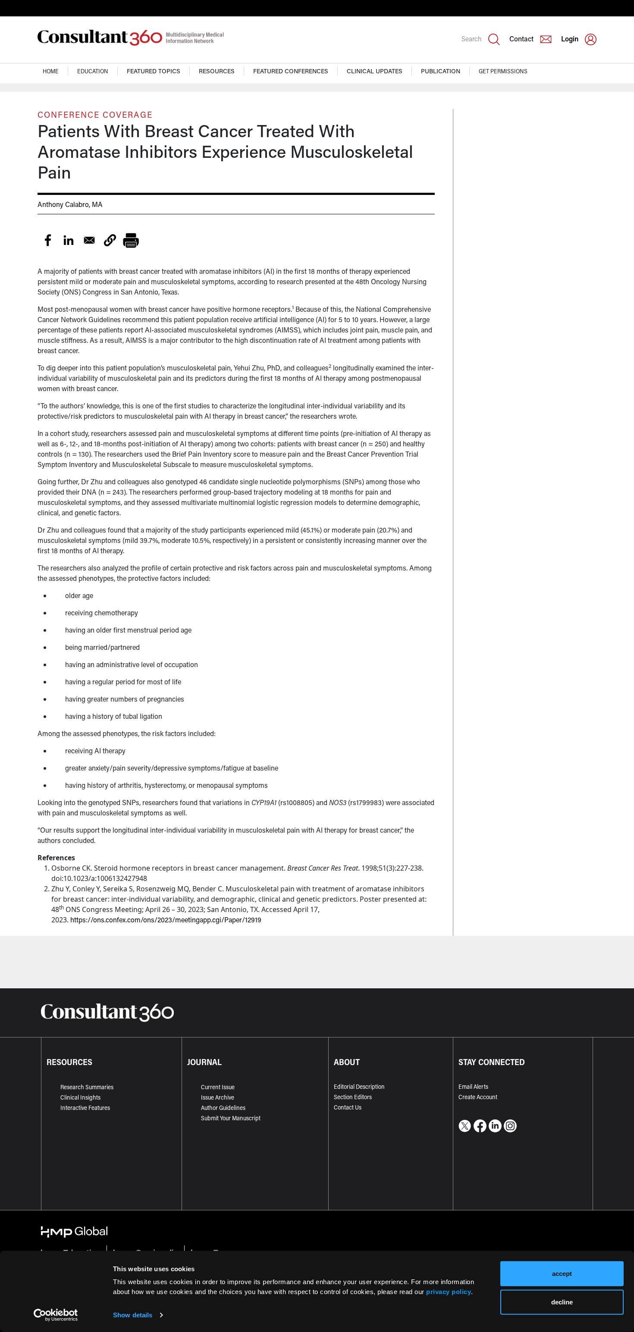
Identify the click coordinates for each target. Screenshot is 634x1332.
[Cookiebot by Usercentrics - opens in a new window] (56, 1315)
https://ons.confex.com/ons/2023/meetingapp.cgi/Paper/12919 (165, 919)
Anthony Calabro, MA (70, 204)
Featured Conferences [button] (290, 71)
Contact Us (347, 1107)
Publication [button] (440, 71)
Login (569, 38)
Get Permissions (503, 71)
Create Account (477, 1097)
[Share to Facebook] (47, 240)
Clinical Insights (80, 1097)
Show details (132, 1315)
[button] (110, 240)
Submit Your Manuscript (231, 1118)
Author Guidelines (223, 1107)
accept (562, 1273)
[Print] (130, 240)
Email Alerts (473, 1086)
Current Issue (218, 1087)
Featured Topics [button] (153, 71)
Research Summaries (86, 1087)
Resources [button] (217, 71)
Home (51, 71)
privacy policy (448, 1291)
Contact (521, 38)
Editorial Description (359, 1086)
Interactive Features (85, 1107)
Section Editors (353, 1097)
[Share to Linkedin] (68, 240)
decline (562, 1301)
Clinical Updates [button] (374, 71)
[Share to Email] (89, 240)
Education (92, 71)
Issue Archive (217, 1097)
